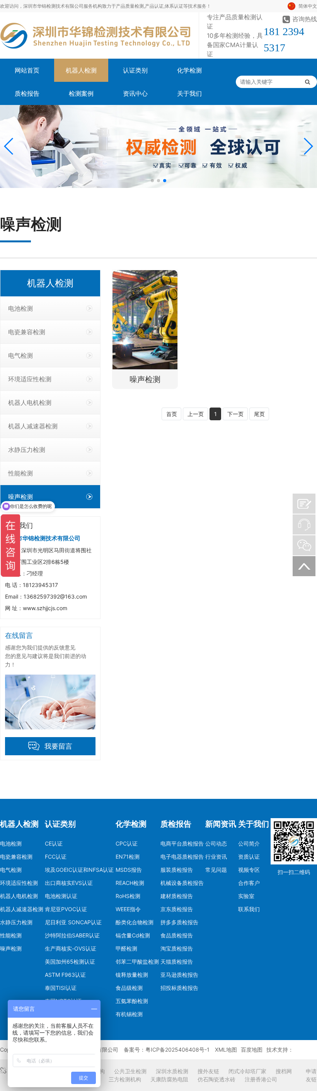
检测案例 (81, 93)
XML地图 (226, 1049)
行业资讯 (216, 856)
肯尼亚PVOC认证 (66, 909)
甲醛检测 (126, 948)
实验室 (246, 896)
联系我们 (249, 909)
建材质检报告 (176, 896)
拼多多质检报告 (179, 922)
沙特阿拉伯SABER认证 (72, 935)
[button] (9, 146)
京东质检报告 (176, 909)
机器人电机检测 (29, 402)
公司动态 (216, 843)
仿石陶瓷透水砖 (216, 1079)
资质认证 (249, 856)
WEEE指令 (128, 909)
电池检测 (20, 308)
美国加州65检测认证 (70, 961)
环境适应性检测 (29, 379)
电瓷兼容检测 (26, 332)
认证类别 (135, 70)
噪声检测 (20, 497)
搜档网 (284, 1071)
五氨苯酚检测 (132, 1001)
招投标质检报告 (179, 987)
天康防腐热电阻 (169, 1079)
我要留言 (58, 746)
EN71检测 (128, 856)
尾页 (259, 414)
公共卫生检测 (130, 1071)
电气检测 (20, 355)
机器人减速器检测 (33, 426)
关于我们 (189, 93)
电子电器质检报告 (182, 856)
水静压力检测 (26, 449)
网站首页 (27, 70)
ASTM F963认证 (65, 974)
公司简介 (249, 843)
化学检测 (189, 70)
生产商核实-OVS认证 (70, 948)
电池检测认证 (61, 896)
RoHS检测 (128, 896)
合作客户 (249, 883)
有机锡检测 (129, 1014)
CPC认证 (127, 843)
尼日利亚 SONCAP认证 (73, 922)
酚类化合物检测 (134, 922)
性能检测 (20, 473)
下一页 (235, 414)
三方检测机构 (125, 1079)
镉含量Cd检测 (133, 935)
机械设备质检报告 (182, 883)
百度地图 (251, 1049)
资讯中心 (135, 93)
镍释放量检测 (132, 974)
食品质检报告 (176, 935)
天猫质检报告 (176, 961)
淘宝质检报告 (176, 948)
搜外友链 (208, 1071)
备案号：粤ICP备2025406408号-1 (167, 1049)
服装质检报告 (176, 869)
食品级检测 (129, 987)
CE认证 (54, 843)
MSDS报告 (129, 869)
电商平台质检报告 (182, 843)
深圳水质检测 (172, 1071)
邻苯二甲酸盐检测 (137, 961)
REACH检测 (130, 883)
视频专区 (249, 869)
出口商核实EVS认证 (69, 883)
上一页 (195, 414)
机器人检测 (81, 70)
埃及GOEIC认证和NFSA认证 (79, 869)
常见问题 (216, 869)
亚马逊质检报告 (179, 974)
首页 (171, 414)
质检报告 (27, 93)
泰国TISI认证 (61, 987)
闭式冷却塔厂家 (247, 1071)
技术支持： (279, 1049)
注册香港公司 (261, 1079)
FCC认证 (55, 856)
